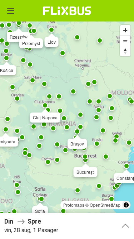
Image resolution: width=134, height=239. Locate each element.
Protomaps (73, 205)
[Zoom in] (125, 30)
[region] (67, 119)
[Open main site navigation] (10, 10)
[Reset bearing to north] (125, 51)
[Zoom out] (125, 40)
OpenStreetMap (105, 205)
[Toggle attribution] (126, 205)
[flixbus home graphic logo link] (67, 10)
